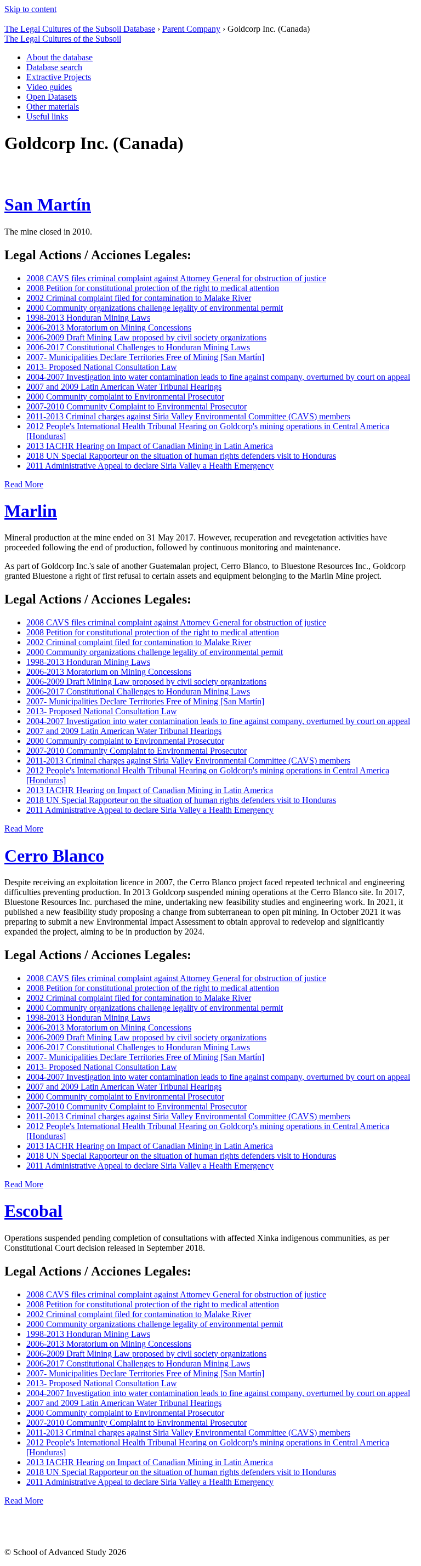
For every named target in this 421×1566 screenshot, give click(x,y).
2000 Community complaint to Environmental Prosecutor (125, 396)
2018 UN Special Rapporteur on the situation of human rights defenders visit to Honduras (181, 455)
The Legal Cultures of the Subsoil (62, 38)
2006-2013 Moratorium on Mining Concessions (108, 327)
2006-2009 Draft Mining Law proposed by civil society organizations (146, 337)
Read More (23, 484)
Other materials (52, 106)
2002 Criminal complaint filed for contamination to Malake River (138, 298)
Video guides (49, 87)
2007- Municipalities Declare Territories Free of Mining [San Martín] (145, 357)
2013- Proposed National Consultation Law (101, 367)
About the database (59, 57)
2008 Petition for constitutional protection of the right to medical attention (152, 288)
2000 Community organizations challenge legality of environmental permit (154, 307)
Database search (54, 67)
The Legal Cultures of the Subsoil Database (79, 28)
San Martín (47, 204)
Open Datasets (51, 96)
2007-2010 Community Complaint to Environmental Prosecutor (136, 406)
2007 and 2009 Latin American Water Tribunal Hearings (123, 386)
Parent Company (191, 28)
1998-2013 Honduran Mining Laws (88, 317)
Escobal (33, 1211)
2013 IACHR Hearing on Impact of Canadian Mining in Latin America (149, 446)
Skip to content (30, 9)
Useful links (47, 116)
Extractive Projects (58, 77)
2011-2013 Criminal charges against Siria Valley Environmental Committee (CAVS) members (188, 416)
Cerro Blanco (54, 855)
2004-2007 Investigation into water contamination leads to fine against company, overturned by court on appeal (218, 376)
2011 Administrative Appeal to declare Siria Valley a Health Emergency (150, 465)
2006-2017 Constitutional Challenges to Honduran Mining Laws (138, 347)
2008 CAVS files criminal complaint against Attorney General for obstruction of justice (176, 278)
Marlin (30, 511)
